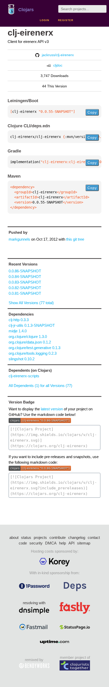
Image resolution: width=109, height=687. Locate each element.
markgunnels (19, 239)
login (44, 20)
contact (94, 537)
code (23, 543)
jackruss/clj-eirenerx (58, 55)
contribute (57, 537)
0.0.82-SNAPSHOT (25, 288)
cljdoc (57, 65)
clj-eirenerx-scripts (24, 376)
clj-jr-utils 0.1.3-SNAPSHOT (32, 325)
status (26, 537)
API (71, 543)
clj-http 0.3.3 (19, 320)
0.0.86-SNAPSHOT (25, 271)
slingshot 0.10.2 (21, 359)
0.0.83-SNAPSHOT (25, 282)
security (36, 543)
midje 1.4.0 (18, 331)
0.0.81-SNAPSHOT (25, 293)
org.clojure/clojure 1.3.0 (28, 336)
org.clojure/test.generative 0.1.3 (34, 348)
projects (40, 537)
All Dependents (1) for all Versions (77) (40, 385)
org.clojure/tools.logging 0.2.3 (33, 353)
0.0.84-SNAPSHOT (25, 276)
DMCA (51, 543)
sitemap (83, 543)
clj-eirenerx (30, 32)
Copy (92, 112)
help (62, 543)
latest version (52, 409)
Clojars (26, 9)
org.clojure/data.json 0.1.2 (30, 342)
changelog (76, 537)
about (14, 537)
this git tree (75, 239)
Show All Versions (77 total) (31, 303)
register (65, 20)
